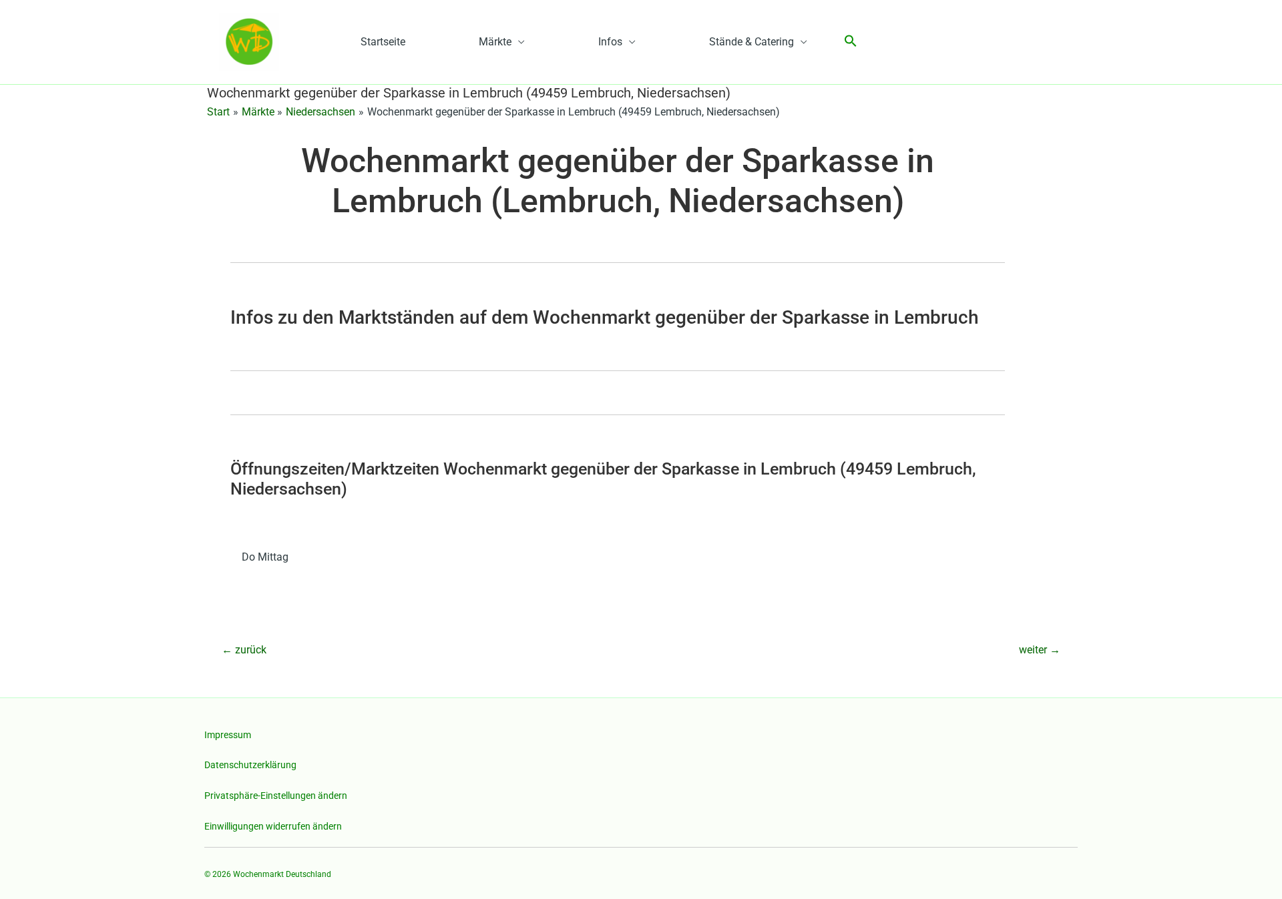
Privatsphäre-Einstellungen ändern (275, 795)
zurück (244, 649)
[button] (850, 41)
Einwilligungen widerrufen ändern (273, 826)
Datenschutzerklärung (250, 765)
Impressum (227, 734)
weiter (1039, 649)
